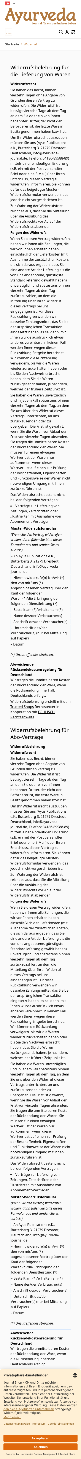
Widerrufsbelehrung (27, 701)
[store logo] (40, 16)
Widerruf (30, 44)
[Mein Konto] (67, 32)
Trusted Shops (22, 706)
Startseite (12, 44)
